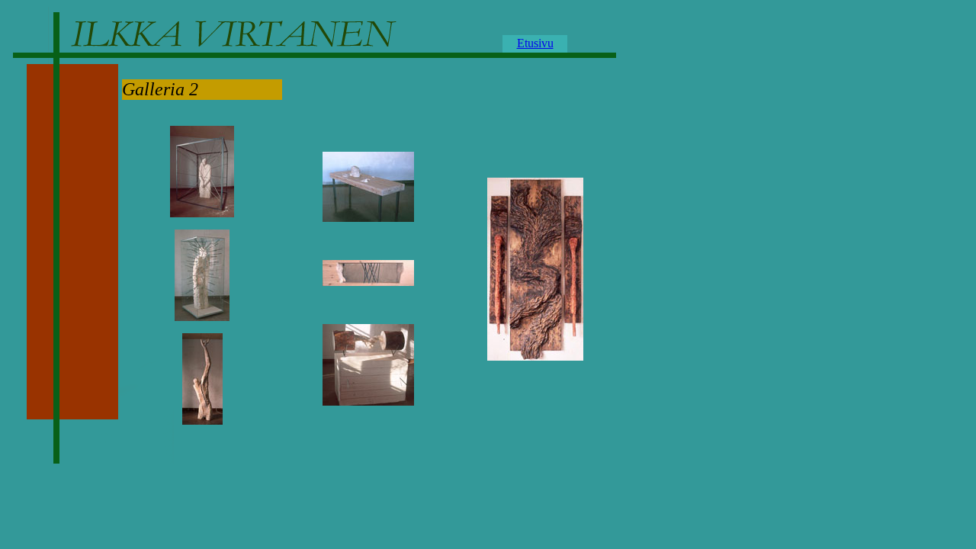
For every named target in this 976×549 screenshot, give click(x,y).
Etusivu (535, 43)
